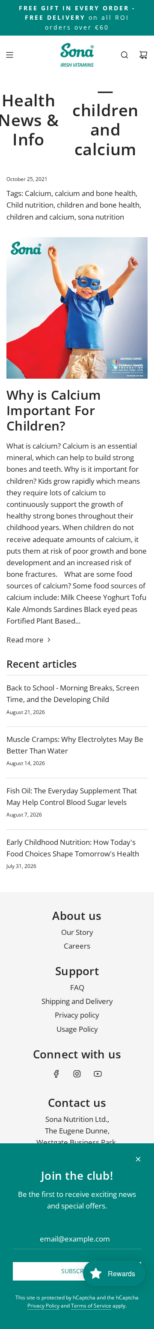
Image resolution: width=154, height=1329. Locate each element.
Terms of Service (91, 1305)
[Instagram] (77, 1073)
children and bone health (98, 205)
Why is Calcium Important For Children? (53, 410)
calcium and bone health (95, 193)
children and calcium (40, 217)
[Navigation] (9, 54)
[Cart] (143, 54)
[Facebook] (56, 1073)
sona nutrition (101, 217)
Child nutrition (29, 205)
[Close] (138, 1159)
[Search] (124, 54)
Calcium (38, 193)
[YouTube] (97, 1073)
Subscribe (77, 1271)
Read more (25, 640)
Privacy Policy (43, 1305)
